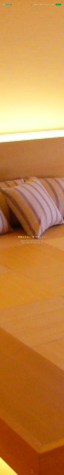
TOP (31, 4)
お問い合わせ (58, 4)
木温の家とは (36, 4)
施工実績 (52, 4)
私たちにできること (47, 4)
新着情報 (40, 4)
